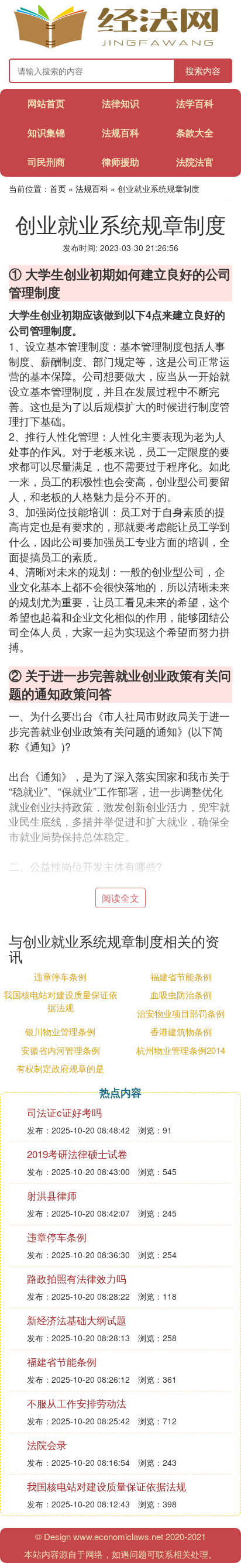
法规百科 (120, 132)
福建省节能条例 (181, 976)
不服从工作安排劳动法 (76, 1403)
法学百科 (195, 103)
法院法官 (195, 162)
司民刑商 (46, 162)
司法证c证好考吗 (64, 1112)
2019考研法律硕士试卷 (77, 1153)
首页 (58, 188)
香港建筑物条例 (181, 1031)
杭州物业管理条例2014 (180, 1050)
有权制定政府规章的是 (60, 1068)
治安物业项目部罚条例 (181, 1013)
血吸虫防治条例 (181, 994)
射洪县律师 (52, 1195)
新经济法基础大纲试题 (76, 1320)
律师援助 (120, 162)
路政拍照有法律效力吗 (76, 1278)
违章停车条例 (60, 976)
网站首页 (46, 103)
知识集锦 (46, 132)
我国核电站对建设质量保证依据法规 (61, 1000)
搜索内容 (203, 70)
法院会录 (47, 1444)
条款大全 (195, 132)
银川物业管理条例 (60, 1031)
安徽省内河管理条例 (60, 1050)
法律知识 (120, 103)
